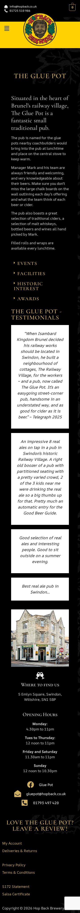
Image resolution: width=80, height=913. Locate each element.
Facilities (31, 273)
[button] (6, 28)
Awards (28, 299)
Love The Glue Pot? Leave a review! (40, 825)
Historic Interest (28, 286)
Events (27, 263)
